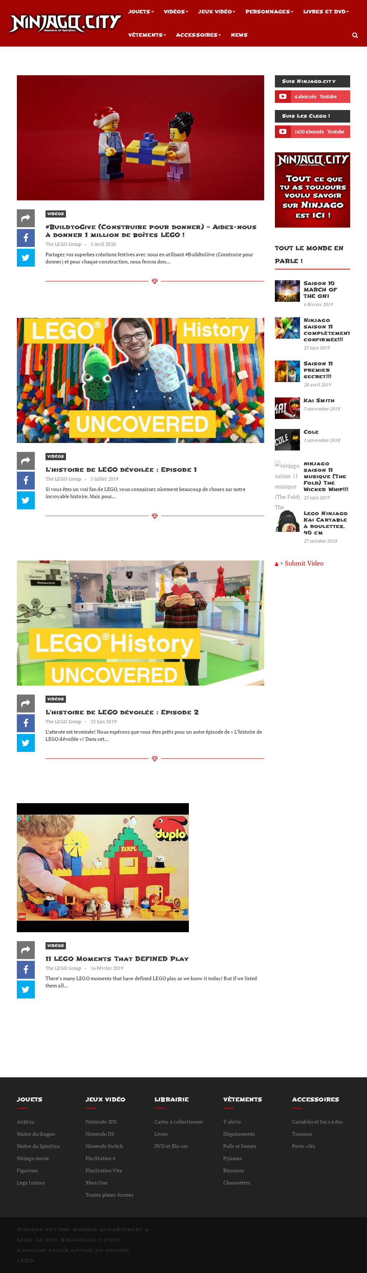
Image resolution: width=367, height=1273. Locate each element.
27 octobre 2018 (320, 541)
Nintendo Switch (104, 1146)
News (239, 35)
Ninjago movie (33, 1158)
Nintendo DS (100, 1133)
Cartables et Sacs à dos (317, 1121)
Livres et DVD (324, 12)
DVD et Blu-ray (171, 1146)
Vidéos (174, 12)
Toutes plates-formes (109, 1194)
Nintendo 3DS (101, 1121)
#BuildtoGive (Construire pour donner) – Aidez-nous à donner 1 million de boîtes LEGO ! (151, 231)
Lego (24, 1239)
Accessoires (197, 35)
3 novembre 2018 (322, 408)
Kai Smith (319, 400)
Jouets (139, 12)
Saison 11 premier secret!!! (318, 370)
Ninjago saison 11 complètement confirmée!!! (327, 330)
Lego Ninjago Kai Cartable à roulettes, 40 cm (326, 523)
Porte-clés (303, 1146)
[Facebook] (26, 238)
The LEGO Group (63, 244)
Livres (161, 1133)
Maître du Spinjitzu (38, 1146)
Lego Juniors (31, 1182)
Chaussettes (236, 1182)
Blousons (233, 1170)
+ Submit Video (302, 563)
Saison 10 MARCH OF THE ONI (320, 290)
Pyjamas (232, 1158)
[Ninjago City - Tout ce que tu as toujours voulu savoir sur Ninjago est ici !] (65, 23)
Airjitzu (25, 1121)
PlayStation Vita (104, 1170)
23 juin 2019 (103, 721)
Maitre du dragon (36, 1133)
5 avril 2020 (103, 244)
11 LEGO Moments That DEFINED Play (117, 959)
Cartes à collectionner (178, 1121)
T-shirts (232, 1121)
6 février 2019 (318, 304)
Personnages (268, 12)
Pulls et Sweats (240, 1146)
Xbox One (97, 1182)
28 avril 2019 (317, 384)
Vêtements (145, 35)
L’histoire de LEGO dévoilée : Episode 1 (121, 470)
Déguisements (239, 1133)
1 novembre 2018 (322, 440)
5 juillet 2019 (104, 479)
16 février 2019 (107, 968)
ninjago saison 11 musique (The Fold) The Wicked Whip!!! (326, 476)
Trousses (302, 1133)
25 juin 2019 (316, 347)
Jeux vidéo (215, 12)
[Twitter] (26, 258)
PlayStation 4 (100, 1158)
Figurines (27, 1170)
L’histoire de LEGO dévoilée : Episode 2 (122, 712)
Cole (311, 432)
